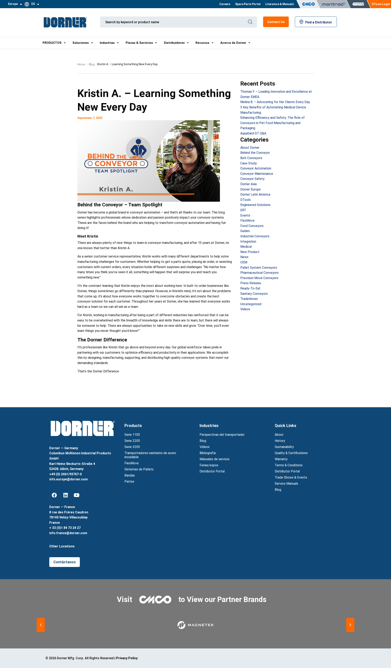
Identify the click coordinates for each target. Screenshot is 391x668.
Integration (248, 241)
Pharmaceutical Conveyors (259, 273)
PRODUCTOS (52, 43)
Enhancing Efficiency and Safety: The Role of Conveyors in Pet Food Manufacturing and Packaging (272, 123)
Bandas (129, 475)
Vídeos (205, 447)
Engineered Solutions (255, 205)
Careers (224, 4)
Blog (91, 64)
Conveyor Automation (255, 168)
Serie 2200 (132, 441)
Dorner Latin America (255, 194)
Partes (129, 481)
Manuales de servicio (215, 459)
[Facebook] (54, 495)
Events (245, 215)
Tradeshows (249, 299)
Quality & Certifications (291, 453)
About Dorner (249, 148)
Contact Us (276, 22)
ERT (243, 210)
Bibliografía (208, 453)
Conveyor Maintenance (256, 174)
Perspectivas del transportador (222, 435)
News (244, 257)
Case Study (248, 163)
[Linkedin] (65, 495)
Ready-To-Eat (250, 288)
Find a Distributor (318, 22)
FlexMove (247, 220)
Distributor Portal (212, 471)
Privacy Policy (127, 658)
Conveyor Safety (252, 179)
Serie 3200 (132, 447)
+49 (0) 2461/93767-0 (65, 474)
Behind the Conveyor (255, 153)
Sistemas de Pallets (139, 469)
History (280, 441)
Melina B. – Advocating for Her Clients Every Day (275, 102)
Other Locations (62, 546)
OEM (243, 262)
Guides (245, 231)
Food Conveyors (252, 226)
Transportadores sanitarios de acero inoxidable (150, 455)
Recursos (202, 43)
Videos (245, 309)
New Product (249, 252)
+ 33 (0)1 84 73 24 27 (65, 528)
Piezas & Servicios (139, 43)
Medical (246, 247)
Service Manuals (286, 483)
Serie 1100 (132, 435)
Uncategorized (250, 304)
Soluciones (80, 43)
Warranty (281, 459)
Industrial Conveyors (254, 236)
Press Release (250, 283)
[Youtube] (77, 495)
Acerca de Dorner (233, 43)
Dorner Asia (248, 184)
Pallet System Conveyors (258, 268)
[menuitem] (225, 4)
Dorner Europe (250, 189)
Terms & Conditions (289, 465)
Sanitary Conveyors (254, 294)
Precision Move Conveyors (259, 278)
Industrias (107, 43)
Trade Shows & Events (291, 477)
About (279, 435)
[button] (41, 625)
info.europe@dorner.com (68, 479)
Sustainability (284, 447)
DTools (245, 200)
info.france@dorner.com (68, 533)
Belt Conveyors (251, 158)
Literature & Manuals (279, 4)
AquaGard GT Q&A (253, 133)
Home (81, 64)
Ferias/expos (209, 465)
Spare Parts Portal (247, 4)
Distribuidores (174, 43)
